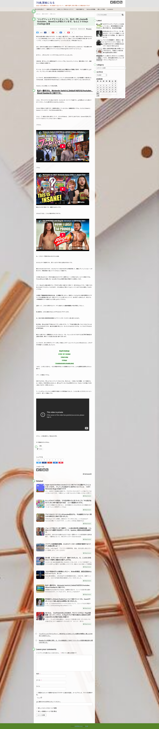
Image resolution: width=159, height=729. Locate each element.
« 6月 (97, 96)
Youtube (89, 29)
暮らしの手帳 (101, 9)
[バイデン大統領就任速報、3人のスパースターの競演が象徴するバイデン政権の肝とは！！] (40, 547)
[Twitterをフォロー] (111, 2)
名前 (38, 674)
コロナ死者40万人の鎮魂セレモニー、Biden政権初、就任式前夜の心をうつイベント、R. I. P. (68, 572)
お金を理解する (80, 9)
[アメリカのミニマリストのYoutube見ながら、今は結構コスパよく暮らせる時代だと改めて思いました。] (40, 518)
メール (39, 680)
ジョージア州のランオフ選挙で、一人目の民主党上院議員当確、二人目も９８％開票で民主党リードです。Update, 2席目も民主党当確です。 (68, 530)
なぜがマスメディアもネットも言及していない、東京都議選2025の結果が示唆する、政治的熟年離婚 (113, 26)
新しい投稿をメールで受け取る (47, 711)
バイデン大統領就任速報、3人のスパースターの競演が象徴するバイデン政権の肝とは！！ (68, 545)
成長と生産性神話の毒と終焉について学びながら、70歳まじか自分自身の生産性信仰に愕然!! (113, 50)
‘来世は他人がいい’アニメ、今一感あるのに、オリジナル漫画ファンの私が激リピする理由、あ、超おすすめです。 (113, 34)
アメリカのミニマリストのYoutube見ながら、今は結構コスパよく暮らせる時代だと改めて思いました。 (68, 515)
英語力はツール (51, 9)
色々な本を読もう (39, 9)
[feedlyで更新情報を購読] (118, 2)
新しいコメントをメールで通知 (47, 708)
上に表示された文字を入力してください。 (48, 702)
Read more (88, 496)
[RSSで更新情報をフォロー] (121, 2)
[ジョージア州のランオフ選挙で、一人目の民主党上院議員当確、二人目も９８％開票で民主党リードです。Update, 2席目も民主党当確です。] (40, 531)
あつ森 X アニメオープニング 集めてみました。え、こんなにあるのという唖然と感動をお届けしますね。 (68, 559)
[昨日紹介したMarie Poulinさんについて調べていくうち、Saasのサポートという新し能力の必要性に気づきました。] (40, 602)
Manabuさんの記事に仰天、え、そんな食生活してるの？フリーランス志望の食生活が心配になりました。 (66, 641)
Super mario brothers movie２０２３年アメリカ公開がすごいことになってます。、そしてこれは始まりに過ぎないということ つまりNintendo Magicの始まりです (68, 487)
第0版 (86, 726)
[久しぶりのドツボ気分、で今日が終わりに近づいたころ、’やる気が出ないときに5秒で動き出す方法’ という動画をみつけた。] (40, 504)
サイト (38, 686)
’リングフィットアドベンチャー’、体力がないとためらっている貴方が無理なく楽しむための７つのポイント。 (66, 635)
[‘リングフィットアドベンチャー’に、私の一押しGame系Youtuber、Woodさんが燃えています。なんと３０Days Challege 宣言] (61, 32)
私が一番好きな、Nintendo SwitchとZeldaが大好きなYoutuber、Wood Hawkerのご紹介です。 (65, 91)
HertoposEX (88, 474)
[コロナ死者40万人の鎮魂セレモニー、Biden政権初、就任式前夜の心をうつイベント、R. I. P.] (40, 575)
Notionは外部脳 (91, 9)
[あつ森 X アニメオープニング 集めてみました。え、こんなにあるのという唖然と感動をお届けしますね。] (40, 561)
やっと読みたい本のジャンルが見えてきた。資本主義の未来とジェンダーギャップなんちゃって (113, 58)
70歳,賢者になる (45, 2)
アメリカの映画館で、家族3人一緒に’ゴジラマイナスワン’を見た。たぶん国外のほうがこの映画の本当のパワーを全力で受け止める (113, 43)
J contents (110, 9)
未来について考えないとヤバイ (65, 9)
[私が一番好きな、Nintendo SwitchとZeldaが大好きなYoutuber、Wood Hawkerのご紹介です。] (40, 588)
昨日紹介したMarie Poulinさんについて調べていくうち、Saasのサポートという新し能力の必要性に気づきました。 (67, 600)
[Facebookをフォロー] (114, 2)
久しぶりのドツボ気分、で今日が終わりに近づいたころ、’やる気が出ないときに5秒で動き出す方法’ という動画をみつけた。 (68, 501)
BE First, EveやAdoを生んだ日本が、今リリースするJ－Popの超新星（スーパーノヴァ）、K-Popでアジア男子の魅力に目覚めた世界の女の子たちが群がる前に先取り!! (68, 615)
